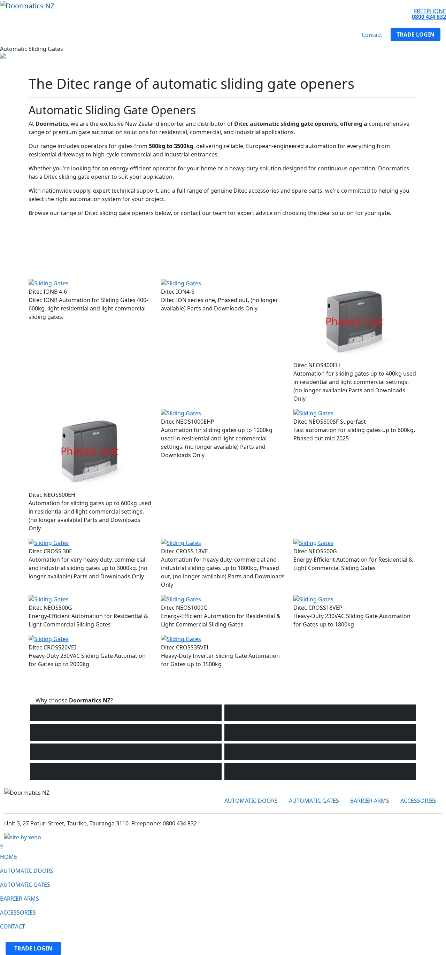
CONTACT (12, 926)
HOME (8, 857)
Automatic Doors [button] (30, 35)
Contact (372, 35)
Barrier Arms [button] (134, 35)
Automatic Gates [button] (85, 35)
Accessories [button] (175, 35)
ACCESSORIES (418, 800)
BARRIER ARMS (369, 800)
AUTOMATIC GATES (314, 800)
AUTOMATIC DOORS (251, 800)
